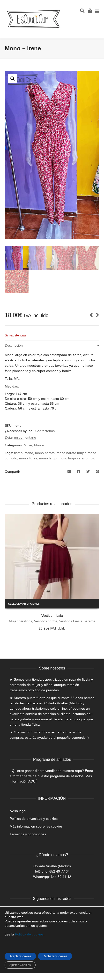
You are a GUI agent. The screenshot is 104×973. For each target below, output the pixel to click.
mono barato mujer (71, 453)
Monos (39, 445)
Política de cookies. (30, 934)
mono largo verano (73, 458)
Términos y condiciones (28, 834)
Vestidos (25, 621)
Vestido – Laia (52, 615)
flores (18, 453)
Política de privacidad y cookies (34, 819)
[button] (12, 78)
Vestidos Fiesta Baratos (77, 621)
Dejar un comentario (20, 437)
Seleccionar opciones (24, 603)
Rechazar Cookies (55, 956)
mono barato (45, 453)
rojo (92, 458)
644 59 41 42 (61, 877)
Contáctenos (45, 431)
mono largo (48, 458)
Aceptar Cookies (20, 956)
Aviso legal (18, 811)
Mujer (28, 445)
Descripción (14, 345)
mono (28, 453)
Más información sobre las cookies (36, 826)
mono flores (28, 458)
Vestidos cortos (45, 621)
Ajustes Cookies (20, 965)
